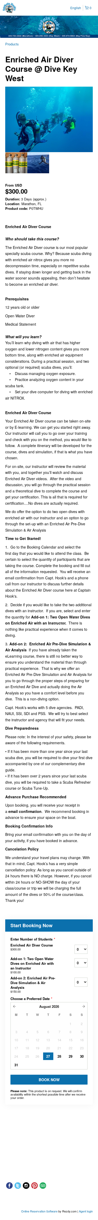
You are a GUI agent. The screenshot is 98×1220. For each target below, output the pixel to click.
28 (59, 1056)
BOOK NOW (49, 1079)
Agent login (86, 1211)
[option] (16, 162)
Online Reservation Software (39, 1211)
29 (70, 1056)
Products (12, 43)
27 (48, 1056)
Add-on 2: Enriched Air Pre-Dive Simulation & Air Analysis (32, 984)
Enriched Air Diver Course (31, 947)
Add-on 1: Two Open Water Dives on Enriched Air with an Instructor (32, 965)
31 (16, 1064)
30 (82, 1056)
